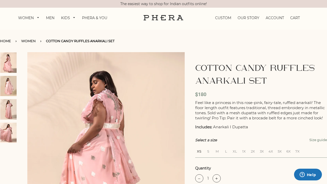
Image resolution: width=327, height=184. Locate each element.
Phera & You (94, 18)
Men (50, 18)
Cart (295, 18)
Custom (223, 18)
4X (270, 150)
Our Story (248, 18)
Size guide (318, 140)
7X (297, 150)
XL (235, 150)
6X (288, 150)
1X (244, 150)
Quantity (203, 168)
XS (199, 150)
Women (26, 18)
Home (5, 41)
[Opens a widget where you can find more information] (308, 175)
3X (262, 150)
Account (275, 18)
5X (280, 150)
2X (253, 150)
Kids (66, 18)
